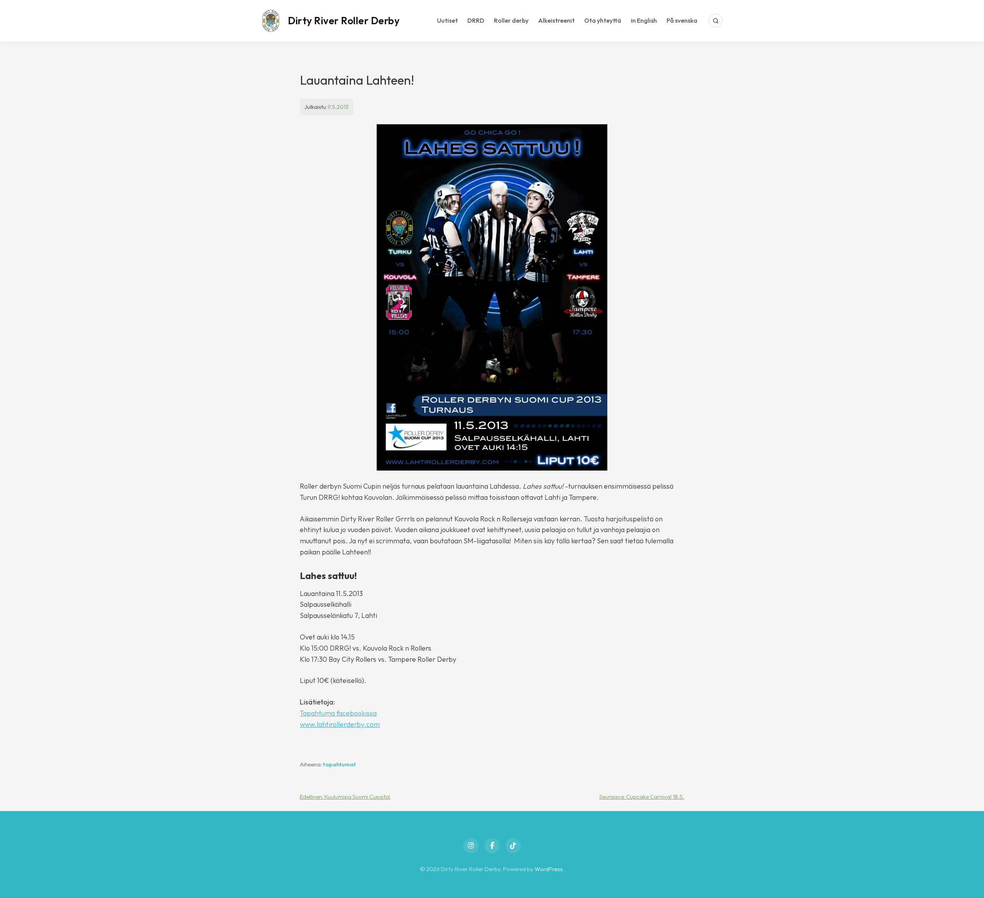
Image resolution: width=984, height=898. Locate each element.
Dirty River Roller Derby (343, 20)
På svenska (682, 20)
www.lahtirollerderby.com (340, 724)
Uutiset (447, 20)
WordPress (549, 869)
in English (644, 20)
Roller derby (511, 20)
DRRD (475, 20)
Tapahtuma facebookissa (338, 713)
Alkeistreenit (556, 20)
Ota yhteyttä (602, 20)
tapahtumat (339, 764)
